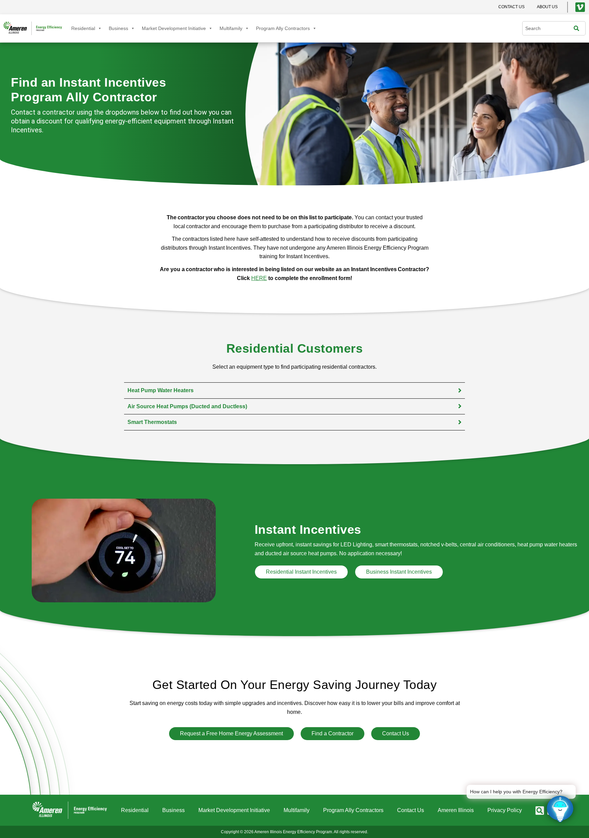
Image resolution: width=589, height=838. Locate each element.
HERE (259, 278)
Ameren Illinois (456, 810)
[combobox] (549, 28)
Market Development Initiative (174, 28)
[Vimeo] (580, 7)
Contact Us (410, 810)
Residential (83, 28)
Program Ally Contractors (283, 28)
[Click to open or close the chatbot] (560, 809)
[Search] (578, 28)
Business (118, 28)
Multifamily (231, 28)
